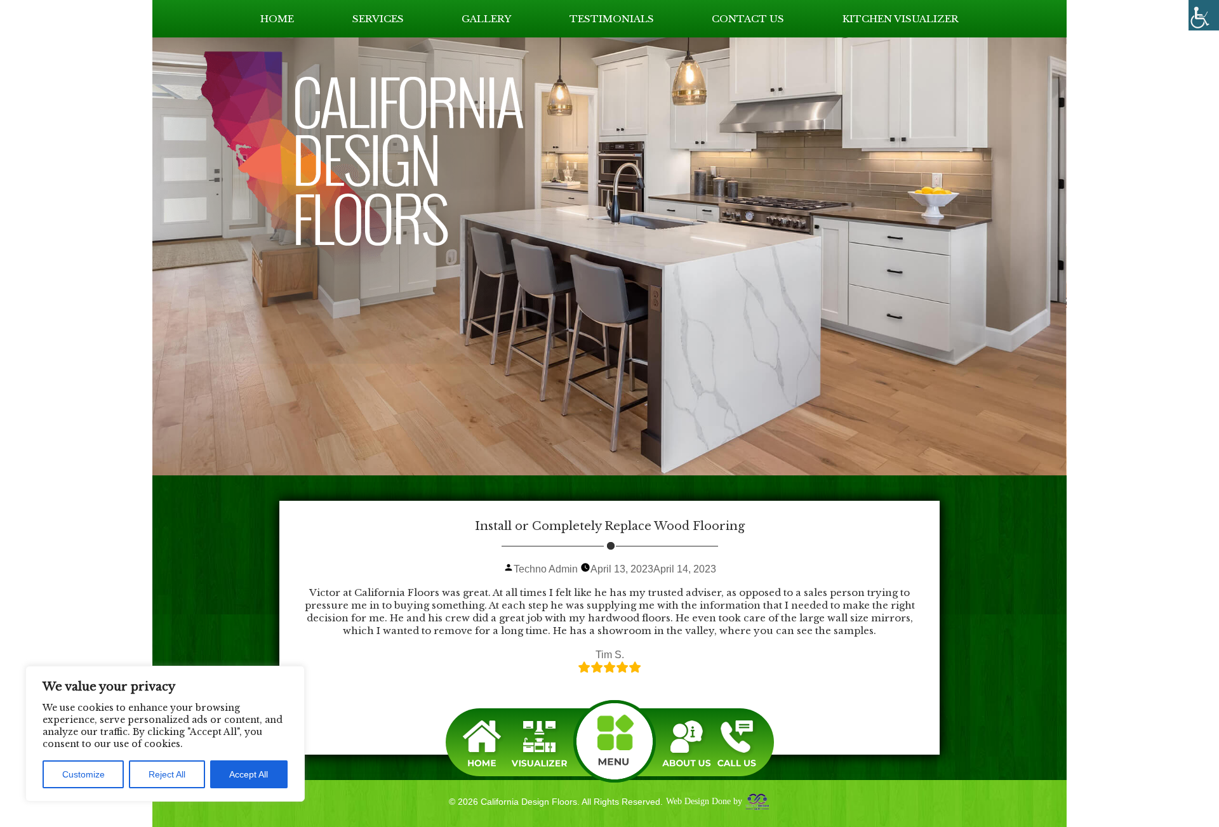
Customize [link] (83, 774)
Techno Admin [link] (546, 569)
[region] (165, 734)
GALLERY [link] (486, 19)
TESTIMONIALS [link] (612, 19)
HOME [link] (277, 19)
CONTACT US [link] (748, 19)
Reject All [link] (167, 774)
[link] (1204, 15)
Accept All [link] (248, 774)
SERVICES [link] (378, 19)
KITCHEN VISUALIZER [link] (901, 19)
